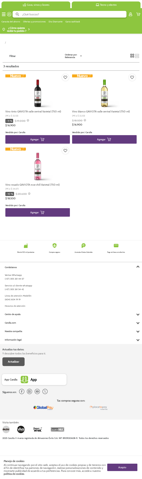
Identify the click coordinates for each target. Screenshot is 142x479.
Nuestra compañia (13, 331)
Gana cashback (72, 21)
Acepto (122, 467)
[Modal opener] (27, 120)
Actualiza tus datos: (13, 349)
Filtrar (12, 56)
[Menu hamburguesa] (3, 14)
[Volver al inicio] (9, 14)
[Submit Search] (17, 14)
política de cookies (14, 473)
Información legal (13, 339)
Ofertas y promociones (34, 21)
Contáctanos (11, 267)
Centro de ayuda (13, 314)
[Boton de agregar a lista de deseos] (65, 77)
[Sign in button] (130, 14)
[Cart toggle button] (138, 14)
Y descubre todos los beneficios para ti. (24, 353)
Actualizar (13, 361)
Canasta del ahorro (10, 21)
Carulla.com (10, 322)
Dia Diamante (55, 21)
